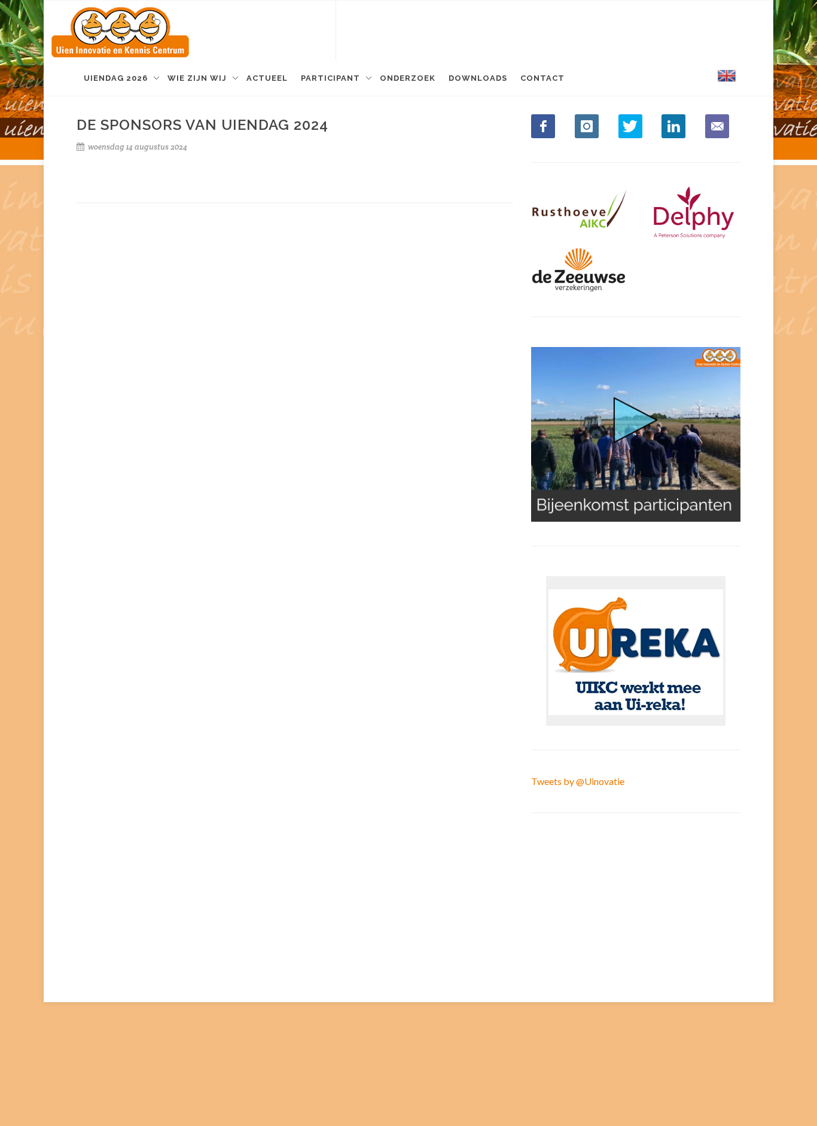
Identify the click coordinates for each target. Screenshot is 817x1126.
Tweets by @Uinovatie (577, 781)
